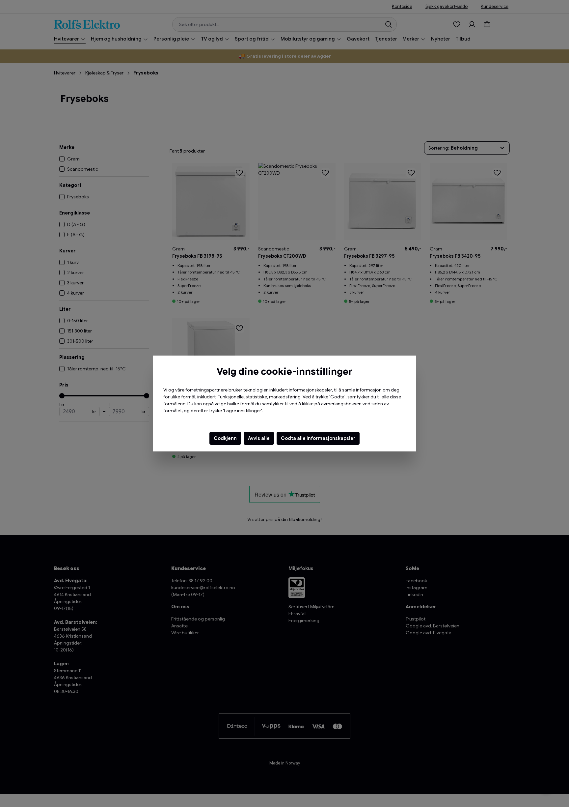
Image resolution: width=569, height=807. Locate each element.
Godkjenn (225, 438)
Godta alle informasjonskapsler (318, 438)
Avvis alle (259, 438)
